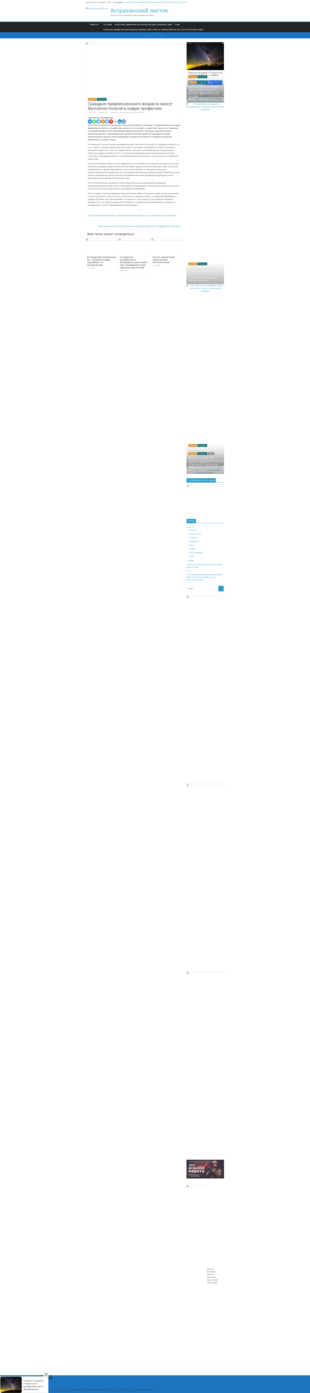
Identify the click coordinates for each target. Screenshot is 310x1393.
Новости (94, 24)
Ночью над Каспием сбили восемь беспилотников (164, 260)
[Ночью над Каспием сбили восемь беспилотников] (167, 239)
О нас (177, 24)
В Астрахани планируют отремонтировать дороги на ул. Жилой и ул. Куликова (130, 215)
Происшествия (195, 534)
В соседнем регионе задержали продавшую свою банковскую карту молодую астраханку (203, 272)
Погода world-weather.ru (155, 33)
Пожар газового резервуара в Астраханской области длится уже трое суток (155, 2)
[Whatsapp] (94, 121)
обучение (122, 112)
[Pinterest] (111, 121)
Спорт (211, 454)
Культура (193, 537)
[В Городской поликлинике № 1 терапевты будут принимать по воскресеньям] (101, 239)
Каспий (192, 549)
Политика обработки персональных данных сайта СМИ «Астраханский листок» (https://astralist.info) (153, 29)
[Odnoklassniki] (103, 121)
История (107, 24)
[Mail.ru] (124, 121)
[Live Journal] (115, 121)
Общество (101, 99)
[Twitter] (107, 121)
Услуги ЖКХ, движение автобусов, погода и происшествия (143, 24)
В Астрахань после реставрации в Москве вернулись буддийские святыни (140, 226)
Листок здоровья (196, 552)
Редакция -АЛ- (103, 112)
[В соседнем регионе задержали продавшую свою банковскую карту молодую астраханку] (205, 104)
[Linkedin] (119, 121)
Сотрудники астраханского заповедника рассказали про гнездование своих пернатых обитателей (133, 262)
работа (129, 112)
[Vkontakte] (90, 121)
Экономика (193, 541)
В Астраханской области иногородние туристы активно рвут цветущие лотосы (204, 91)
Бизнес (192, 556)
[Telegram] (98, 121)
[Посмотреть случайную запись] (222, 23)
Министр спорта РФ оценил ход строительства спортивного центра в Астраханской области (205, 462)
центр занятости (139, 112)
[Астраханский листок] (87, 23)
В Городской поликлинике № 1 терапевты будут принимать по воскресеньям (101, 261)
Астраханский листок (139, 10)
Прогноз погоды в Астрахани (155, 35)
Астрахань (114, 112)
